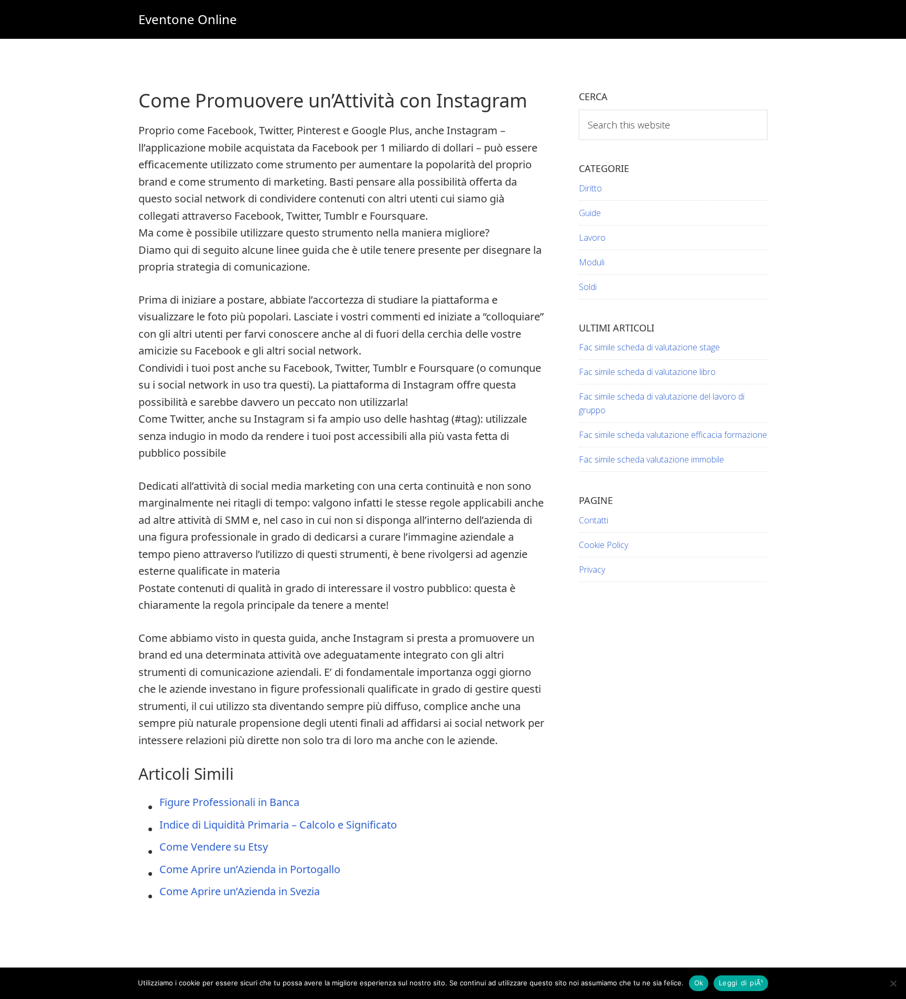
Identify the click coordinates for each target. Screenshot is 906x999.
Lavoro (592, 237)
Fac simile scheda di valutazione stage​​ (649, 347)
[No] (893, 983)
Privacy (592, 569)
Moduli (592, 262)
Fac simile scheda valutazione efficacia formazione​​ (673, 435)
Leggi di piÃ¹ (741, 983)
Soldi (588, 287)
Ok (699, 983)
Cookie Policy (603, 545)
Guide (590, 213)
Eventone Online (187, 19)
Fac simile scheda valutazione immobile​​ (651, 459)
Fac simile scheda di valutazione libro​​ (647, 372)
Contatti (593, 520)
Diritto (590, 188)
